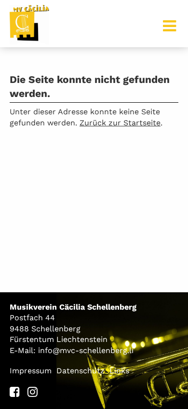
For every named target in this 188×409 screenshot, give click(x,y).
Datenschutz (80, 370)
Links (119, 370)
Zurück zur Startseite (120, 122)
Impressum (31, 370)
